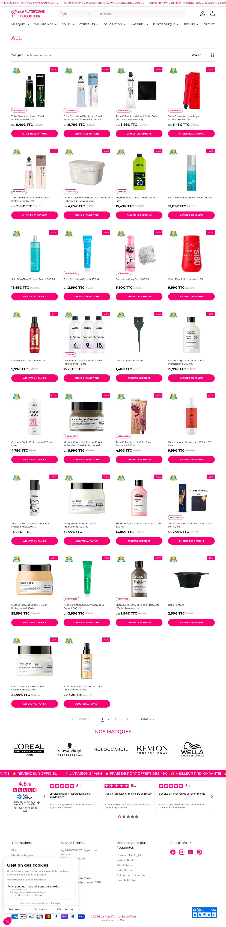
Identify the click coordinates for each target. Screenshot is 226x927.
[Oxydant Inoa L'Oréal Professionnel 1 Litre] (139, 172)
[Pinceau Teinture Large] (139, 335)
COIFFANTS (87, 24)
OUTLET (209, 24)
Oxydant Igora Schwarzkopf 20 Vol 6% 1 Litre (190, 444)
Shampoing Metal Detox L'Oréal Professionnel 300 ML (186, 362)
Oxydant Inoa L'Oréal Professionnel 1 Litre (137, 199)
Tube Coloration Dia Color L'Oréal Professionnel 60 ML (30, 199)
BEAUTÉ (189, 24)
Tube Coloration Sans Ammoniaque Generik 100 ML (84, 606)
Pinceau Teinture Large (129, 360)
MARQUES (18, 24)
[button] (212, 13)
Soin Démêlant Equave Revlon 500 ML (33, 279)
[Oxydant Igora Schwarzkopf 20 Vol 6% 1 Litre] (191, 416)
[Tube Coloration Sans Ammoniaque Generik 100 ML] (87, 579)
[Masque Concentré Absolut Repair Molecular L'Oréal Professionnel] (87, 416)
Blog (14, 850)
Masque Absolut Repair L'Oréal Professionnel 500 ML (29, 606)
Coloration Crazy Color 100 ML (133, 279)
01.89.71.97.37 (73, 850)
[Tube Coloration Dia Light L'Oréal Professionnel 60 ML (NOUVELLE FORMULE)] (87, 90)
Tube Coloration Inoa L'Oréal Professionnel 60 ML (27, 118)
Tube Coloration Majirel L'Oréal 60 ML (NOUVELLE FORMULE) (137, 118)
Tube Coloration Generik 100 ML (82, 279)
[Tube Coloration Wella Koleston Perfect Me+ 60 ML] (191, 498)
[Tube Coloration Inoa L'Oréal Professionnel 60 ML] (34, 90)
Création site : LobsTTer (113, 920)
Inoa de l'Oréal (126, 880)
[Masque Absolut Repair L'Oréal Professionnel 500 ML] (34, 579)
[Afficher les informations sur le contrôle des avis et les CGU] (38, 802)
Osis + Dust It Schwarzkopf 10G (185, 279)
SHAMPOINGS (43, 24)
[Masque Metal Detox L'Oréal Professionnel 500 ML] (87, 498)
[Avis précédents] (44, 796)
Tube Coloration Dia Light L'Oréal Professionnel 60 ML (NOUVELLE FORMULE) (83, 118)
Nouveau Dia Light (129, 855)
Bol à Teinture (176, 604)
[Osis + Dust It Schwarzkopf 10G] (191, 253)
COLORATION (112, 24)
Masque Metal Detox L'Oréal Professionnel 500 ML (80, 525)
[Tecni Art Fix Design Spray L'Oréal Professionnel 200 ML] (34, 498)
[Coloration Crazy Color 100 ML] (139, 253)
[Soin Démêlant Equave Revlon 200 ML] (191, 172)
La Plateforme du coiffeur (118, 916)
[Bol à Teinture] (191, 579)
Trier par (17, 55)
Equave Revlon (126, 860)
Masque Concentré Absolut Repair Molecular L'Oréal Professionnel (83, 444)
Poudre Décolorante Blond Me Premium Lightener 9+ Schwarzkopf (87, 199)
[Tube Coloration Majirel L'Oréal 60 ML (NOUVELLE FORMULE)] (139, 90)
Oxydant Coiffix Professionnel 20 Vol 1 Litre (32, 444)
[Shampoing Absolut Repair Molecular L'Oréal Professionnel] (139, 579)
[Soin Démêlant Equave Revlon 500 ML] (34, 253)
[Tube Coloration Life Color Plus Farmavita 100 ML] (139, 416)
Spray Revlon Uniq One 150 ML (28, 360)
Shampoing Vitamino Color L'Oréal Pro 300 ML (138, 525)
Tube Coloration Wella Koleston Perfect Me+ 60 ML (190, 525)
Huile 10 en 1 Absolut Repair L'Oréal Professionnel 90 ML (84, 688)
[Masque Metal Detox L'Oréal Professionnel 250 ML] (34, 660)
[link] (80, 719)
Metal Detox (124, 865)
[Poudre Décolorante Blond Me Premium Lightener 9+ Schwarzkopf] (87, 172)
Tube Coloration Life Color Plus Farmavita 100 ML (133, 444)
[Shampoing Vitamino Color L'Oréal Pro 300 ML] (139, 498)
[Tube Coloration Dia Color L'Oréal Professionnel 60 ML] (34, 172)
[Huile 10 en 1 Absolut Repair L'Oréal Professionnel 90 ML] (87, 660)
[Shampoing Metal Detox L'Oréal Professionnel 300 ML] (191, 335)
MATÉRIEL (137, 24)
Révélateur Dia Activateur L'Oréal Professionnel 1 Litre (83, 362)
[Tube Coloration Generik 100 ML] (87, 253)
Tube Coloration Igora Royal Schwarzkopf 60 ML (184, 118)
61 (127, 718)
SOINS (66, 24)
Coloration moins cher (131, 875)
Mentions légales (22, 855)
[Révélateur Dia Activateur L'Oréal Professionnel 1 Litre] (87, 335)
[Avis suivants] (211, 796)
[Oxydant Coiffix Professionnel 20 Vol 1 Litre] (34, 416)
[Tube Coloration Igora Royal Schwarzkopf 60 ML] (191, 90)
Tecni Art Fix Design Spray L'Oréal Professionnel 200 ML (30, 525)
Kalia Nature (125, 870)
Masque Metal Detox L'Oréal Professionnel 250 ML (27, 688)
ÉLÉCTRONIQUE (164, 24)
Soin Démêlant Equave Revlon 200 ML (190, 197)
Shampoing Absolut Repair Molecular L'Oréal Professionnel (137, 606)
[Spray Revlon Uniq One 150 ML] (34, 335)
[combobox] (121, 13)
